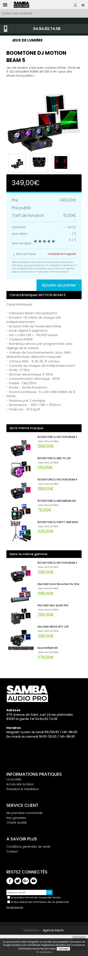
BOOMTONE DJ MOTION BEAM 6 (57, 479)
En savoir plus (44, 952)
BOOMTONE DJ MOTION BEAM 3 (57, 437)
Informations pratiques (34, 774)
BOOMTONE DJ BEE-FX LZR (54, 458)
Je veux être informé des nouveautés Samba (36, 897)
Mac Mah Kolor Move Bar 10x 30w (58, 584)
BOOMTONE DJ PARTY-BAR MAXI (58, 522)
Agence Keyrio (53, 930)
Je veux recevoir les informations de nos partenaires (40, 902)
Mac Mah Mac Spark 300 (53, 605)
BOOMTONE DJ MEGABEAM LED (57, 501)
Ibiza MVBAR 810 (48, 648)
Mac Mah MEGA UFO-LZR (53, 626)
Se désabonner (14, 907)
